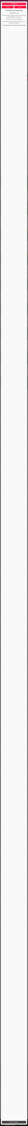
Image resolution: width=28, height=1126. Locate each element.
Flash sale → (20, 7)
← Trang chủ (7, 7)
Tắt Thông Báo (14, 3)
